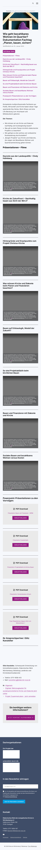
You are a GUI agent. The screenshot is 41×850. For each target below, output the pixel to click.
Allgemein (8, 685)
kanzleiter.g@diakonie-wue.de (19, 680)
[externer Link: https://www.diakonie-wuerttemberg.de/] (11, 754)
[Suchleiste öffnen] (33, 3)
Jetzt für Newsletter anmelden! (14, 801)
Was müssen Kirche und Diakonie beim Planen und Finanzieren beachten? (20, 76)
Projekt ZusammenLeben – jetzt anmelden (20, 696)
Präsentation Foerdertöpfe (20, 540)
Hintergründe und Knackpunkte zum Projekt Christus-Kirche (19, 71)
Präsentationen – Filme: (11, 56)
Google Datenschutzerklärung (17, 188)
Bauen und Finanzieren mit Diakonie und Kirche (20, 87)
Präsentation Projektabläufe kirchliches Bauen (20, 567)
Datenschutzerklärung (11, 796)
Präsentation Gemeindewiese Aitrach (20, 594)
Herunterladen (20, 518)
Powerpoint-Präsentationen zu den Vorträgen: (20, 96)
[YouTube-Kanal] (3, 834)
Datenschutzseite (8, 189)
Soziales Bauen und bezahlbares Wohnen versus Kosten (18, 92)
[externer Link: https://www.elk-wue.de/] (11, 767)
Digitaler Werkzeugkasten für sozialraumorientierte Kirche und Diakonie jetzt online (20, 691)
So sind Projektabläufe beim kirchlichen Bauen (20, 84)
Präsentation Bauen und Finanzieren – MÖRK (20, 513)
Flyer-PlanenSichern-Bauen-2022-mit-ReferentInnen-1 (20, 622)
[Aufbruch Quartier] (13, 3)
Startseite (8, 11)
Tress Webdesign (32, 846)
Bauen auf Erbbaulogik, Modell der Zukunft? (19, 80)
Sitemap (25, 837)
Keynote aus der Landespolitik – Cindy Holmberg (17, 60)
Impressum (5, 837)
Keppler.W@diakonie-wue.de (16, 830)
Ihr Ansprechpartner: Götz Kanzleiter (16, 99)
